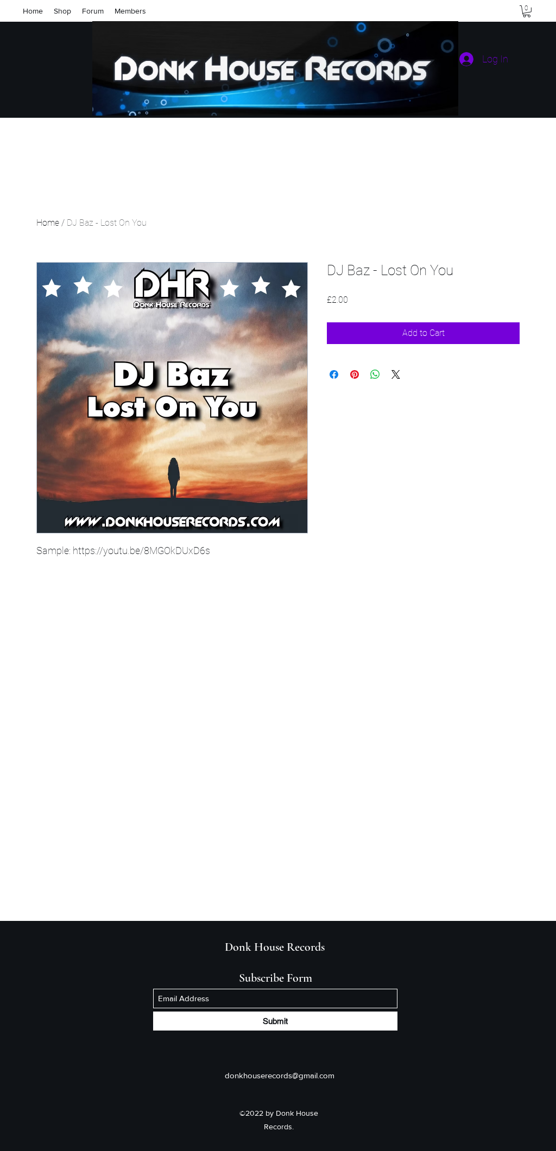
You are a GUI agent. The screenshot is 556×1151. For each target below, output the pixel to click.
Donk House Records (275, 947)
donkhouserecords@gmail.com (279, 1075)
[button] (527, 11)
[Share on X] (395, 374)
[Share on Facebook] (333, 374)
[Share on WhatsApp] (375, 374)
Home (47, 223)
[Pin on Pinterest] (354, 374)
